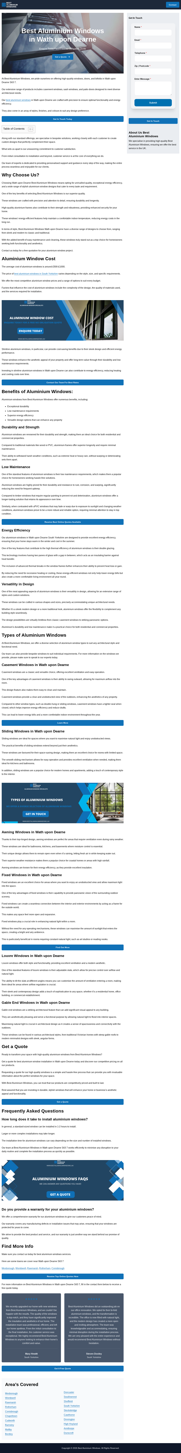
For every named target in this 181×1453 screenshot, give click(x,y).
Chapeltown (11, 1416)
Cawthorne (69, 1415)
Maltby (8, 1429)
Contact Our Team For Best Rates (63, 382)
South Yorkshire (72, 1406)
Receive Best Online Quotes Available (63, 522)
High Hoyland (71, 1424)
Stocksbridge (70, 1410)
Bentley (9, 1434)
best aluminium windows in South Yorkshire (36, 273)
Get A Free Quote (62, 1368)
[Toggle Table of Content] (29, 129)
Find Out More (63, 947)
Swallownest (70, 1397)
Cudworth (10, 1420)
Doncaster (69, 1392)
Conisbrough (57, 1268)
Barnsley (9, 1425)
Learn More (62, 723)
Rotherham (44, 1268)
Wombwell (20, 1268)
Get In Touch (153, 121)
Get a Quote (61, 57)
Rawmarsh (32, 1268)
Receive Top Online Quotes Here (62, 1276)
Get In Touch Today (62, 119)
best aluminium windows (18, 100)
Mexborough (8, 1268)
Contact (172, 5)
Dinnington (69, 1419)
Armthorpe (69, 1428)
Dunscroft (68, 1433)
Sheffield (68, 1401)
